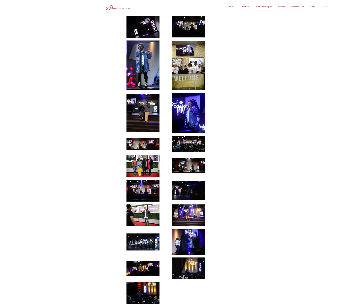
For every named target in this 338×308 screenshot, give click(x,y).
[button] (314, 6)
